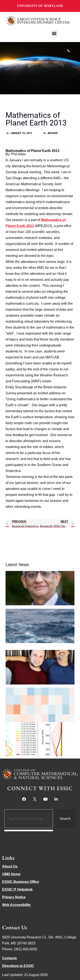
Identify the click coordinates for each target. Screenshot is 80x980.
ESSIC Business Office (20, 882)
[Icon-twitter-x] (35, 799)
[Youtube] (45, 799)
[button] (54, 33)
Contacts (9, 958)
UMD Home (11, 874)
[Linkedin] (56, 799)
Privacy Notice (14, 897)
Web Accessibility (16, 905)
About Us (9, 866)
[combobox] (28, 818)
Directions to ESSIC (18, 966)
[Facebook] (24, 799)
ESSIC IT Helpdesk (17, 889)
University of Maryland (40, 5)
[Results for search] (28, 830)
